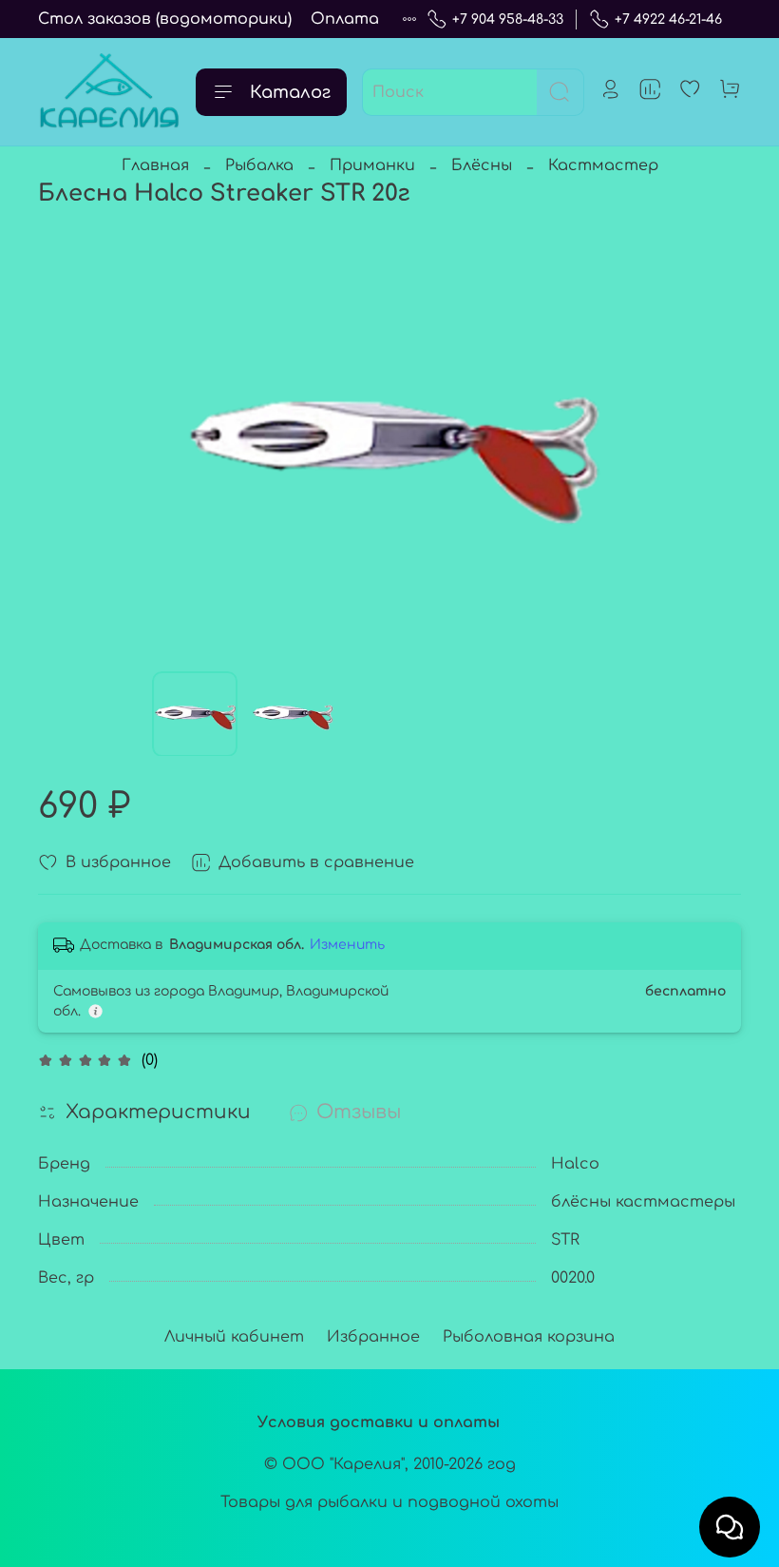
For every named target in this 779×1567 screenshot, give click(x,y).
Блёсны (481, 165)
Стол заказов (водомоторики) (165, 19)
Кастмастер (603, 165)
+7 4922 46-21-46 (668, 19)
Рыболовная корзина (529, 1336)
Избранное (373, 1336)
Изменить (347, 945)
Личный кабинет (234, 1336)
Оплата (345, 19)
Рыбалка (259, 165)
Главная (155, 165)
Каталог (290, 92)
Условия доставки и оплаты (378, 1422)
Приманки (372, 165)
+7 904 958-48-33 (507, 19)
